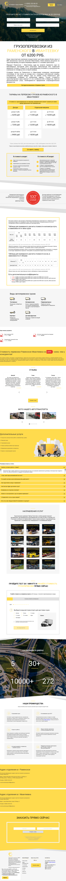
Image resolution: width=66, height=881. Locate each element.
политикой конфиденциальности (33, 37)
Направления (25, 866)
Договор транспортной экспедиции (45, 334)
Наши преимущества (25, 863)
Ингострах (19, 201)
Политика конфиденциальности (14, 867)
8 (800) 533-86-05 (32, 3)
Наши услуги (24, 860)
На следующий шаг (21, 627)
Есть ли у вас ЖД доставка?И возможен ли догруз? (15, 501)
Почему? (43, 103)
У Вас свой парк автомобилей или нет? (11, 475)
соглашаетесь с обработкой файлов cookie (11, 873)
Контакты (24, 873)
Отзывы (24, 868)
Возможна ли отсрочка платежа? (10, 490)
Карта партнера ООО (8, 334)
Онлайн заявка (36, 865)
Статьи (23, 869)
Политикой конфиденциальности (9, 874)
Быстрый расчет (33, 30)
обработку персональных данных (32, 35)
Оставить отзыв (33, 400)
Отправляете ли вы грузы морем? (10, 497)
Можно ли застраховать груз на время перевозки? (14, 493)
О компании (24, 864)
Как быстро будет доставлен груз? (10, 486)
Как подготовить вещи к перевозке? (11, 482)
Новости (24, 871)
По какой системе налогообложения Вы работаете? (15, 479)
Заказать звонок (51, 5)
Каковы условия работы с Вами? (10, 467)
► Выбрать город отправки (16, 4)
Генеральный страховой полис (11, 339)
